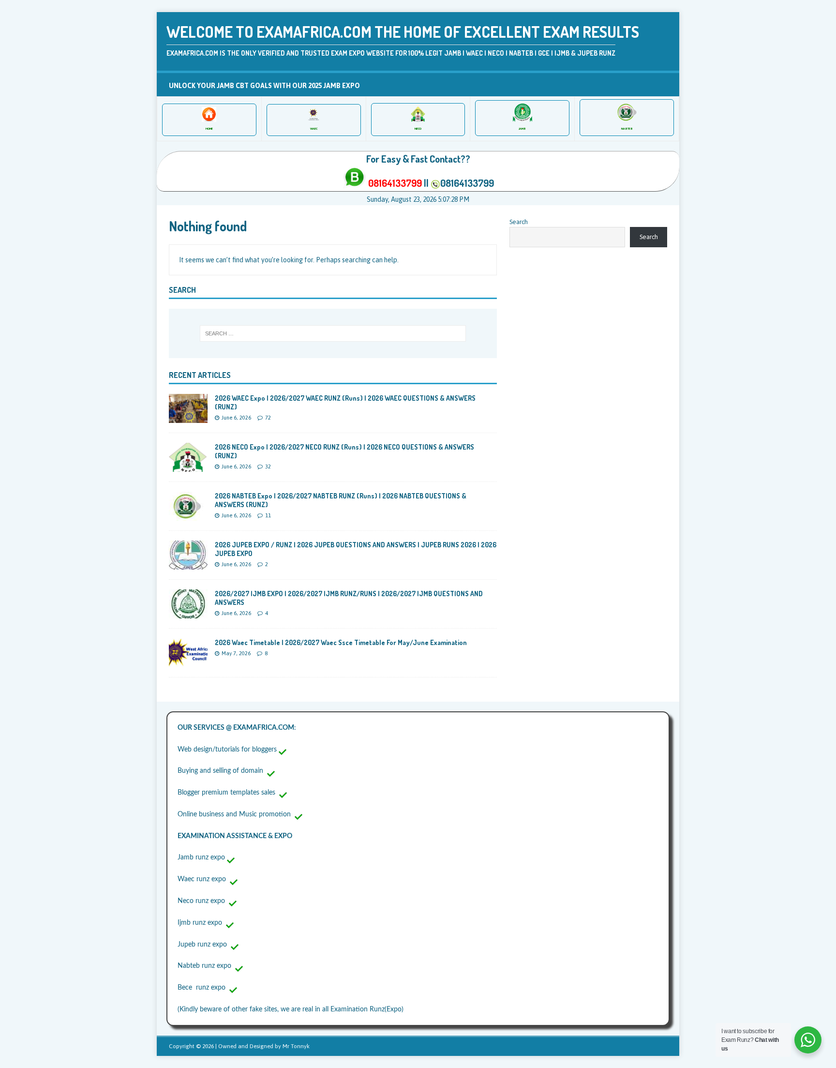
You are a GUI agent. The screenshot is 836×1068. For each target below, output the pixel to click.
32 (268, 466)
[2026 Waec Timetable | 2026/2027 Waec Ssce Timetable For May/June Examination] (188, 661)
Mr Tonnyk (296, 1046)
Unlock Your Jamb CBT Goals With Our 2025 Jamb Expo (264, 86)
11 (268, 515)
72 (268, 418)
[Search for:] (332, 333)
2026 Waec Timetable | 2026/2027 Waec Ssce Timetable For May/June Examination (341, 642)
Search (518, 222)
